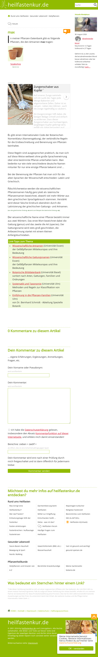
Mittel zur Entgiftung (46, 514)
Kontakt (21, 611)
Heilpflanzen (54, 16)
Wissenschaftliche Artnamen (27, 245)
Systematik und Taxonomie (26, 283)
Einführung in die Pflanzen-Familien (31, 295)
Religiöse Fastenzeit (74, 510)
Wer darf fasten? (16, 514)
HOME (13, 611)
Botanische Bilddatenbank (26, 272)
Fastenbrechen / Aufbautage (21, 530)
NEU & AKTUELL (72, 518)
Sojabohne (15, 64)
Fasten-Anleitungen (17, 526)
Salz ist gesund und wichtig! (78, 546)
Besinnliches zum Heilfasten (78, 514)
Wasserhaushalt (44, 550)
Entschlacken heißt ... (47, 518)
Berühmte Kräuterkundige (49, 566)
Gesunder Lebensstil (38, 16)
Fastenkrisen (14, 534)
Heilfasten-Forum (49, 526)
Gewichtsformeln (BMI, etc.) (49, 546)
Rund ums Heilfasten (20, 16)
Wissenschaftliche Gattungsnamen (31, 257)
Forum (15, 24)
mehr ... (87, 67)
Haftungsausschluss (59, 611)
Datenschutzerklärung (70, 642)
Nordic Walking (15, 554)
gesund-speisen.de (74, 550)
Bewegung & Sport (17, 550)
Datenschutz (43, 611)
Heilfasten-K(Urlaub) (78, 522)
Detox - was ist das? (46, 522)
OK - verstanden (76, 648)
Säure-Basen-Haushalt (18, 546)
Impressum (31, 611)
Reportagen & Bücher (75, 506)
